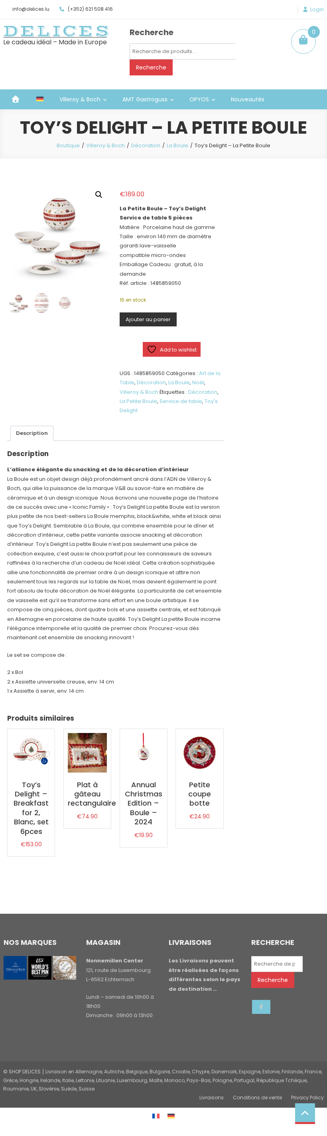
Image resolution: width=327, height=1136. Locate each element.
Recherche (151, 67)
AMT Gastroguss (144, 99)
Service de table (181, 401)
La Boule (177, 145)
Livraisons (211, 1097)
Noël (198, 382)
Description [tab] (32, 433)
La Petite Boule (138, 401)
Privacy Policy (307, 1097)
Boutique (68, 145)
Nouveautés (247, 99)
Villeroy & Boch (79, 99)
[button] (99, 195)
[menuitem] (39, 99)
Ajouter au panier (148, 319)
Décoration (145, 145)
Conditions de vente (257, 1097)
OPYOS (199, 99)
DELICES (57, 31)
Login (317, 9)
